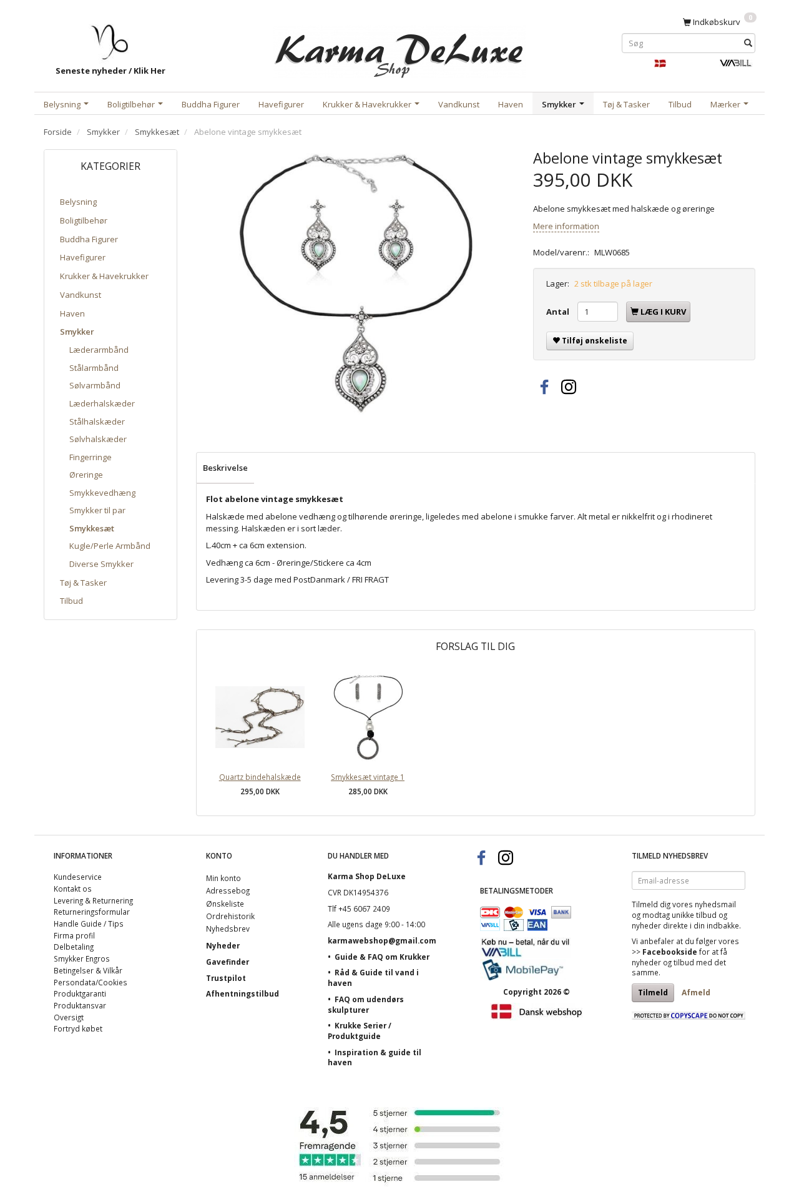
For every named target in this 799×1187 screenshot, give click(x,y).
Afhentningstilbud (242, 993)
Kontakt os (73, 889)
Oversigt (69, 1017)
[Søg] (748, 43)
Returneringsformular (92, 912)
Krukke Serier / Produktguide (359, 1030)
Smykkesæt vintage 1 (367, 777)
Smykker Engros (82, 958)
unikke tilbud (694, 915)
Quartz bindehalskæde (260, 777)
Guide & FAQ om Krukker (382, 957)
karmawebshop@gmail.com (382, 940)
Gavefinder (227, 962)
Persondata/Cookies (90, 982)
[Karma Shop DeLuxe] (399, 49)
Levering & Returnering (93, 900)
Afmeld (696, 992)
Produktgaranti (80, 993)
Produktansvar (80, 1005)
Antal (558, 311)
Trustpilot (226, 978)
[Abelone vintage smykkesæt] (355, 282)
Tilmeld (653, 992)
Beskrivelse (225, 467)
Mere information (566, 226)
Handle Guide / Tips (89, 923)
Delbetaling (74, 947)
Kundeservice (78, 877)
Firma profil (74, 935)
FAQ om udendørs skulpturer (366, 1004)
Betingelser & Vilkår (88, 970)
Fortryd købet (78, 1028)
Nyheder (223, 945)
